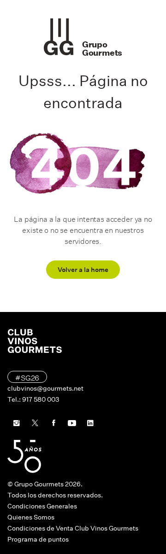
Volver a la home (83, 269)
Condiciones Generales (42, 506)
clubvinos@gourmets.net (45, 388)
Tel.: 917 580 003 (33, 399)
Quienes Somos (30, 517)
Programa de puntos (38, 539)
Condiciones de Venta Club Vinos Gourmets (72, 528)
